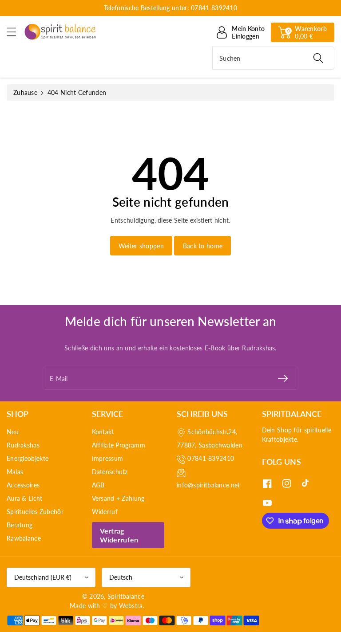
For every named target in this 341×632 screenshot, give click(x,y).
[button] (15, 31)
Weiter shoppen (141, 246)
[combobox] (273, 58)
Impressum (107, 458)
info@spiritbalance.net (208, 485)
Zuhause (25, 92)
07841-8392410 (210, 458)
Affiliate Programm (118, 445)
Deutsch (120, 577)
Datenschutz (110, 471)
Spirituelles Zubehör (35, 511)
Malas (15, 471)
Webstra (131, 605)
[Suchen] (318, 58)
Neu (13, 432)
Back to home (203, 246)
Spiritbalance (125, 596)
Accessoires (23, 485)
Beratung (19, 525)
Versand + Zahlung (118, 498)
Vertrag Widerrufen (119, 534)
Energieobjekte (27, 458)
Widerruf (105, 511)
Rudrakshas (23, 445)
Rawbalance (24, 538)
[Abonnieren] (282, 378)
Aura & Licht (25, 498)
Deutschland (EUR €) (42, 577)
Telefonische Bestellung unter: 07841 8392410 (170, 8)
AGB (98, 485)
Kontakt (103, 432)
